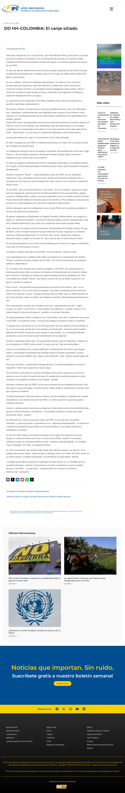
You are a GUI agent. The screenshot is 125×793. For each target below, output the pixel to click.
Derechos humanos (26, 491)
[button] (8, 479)
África (89, 727)
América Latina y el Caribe (17, 497)
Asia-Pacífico (92, 738)
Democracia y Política (47, 497)
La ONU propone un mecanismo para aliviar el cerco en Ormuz (103, 174)
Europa (90, 741)
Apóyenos (10, 738)
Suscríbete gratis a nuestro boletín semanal (62, 676)
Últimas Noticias (42, 491)
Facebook (51, 738)
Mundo (90, 748)
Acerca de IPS (12, 727)
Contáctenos (11, 734)
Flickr (49, 741)
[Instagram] (70, 709)
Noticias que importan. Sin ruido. (62, 667)
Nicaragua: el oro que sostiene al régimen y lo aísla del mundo (115, 144)
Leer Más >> (102, 131)
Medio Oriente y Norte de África (100, 745)
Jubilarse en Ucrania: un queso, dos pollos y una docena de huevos (115, 119)
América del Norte (94, 734)
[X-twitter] (64, 709)
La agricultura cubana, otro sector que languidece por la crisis (84, 579)
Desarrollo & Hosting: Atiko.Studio (62, 781)
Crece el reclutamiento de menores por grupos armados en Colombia (104, 120)
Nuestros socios (13, 731)
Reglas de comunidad (55, 745)
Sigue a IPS (51, 727)
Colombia (33, 497)
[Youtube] (77, 709)
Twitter (50, 734)
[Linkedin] (84, 709)
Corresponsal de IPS (15, 48)
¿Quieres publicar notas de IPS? (19, 741)
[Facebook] (57, 709)
